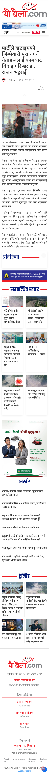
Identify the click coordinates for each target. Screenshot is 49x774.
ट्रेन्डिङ (24, 576)
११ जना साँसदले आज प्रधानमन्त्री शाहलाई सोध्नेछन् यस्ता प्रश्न (36, 638)
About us (6, 760)
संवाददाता (12, 80)
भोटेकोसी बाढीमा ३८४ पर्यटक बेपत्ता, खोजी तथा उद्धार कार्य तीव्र (36, 316)
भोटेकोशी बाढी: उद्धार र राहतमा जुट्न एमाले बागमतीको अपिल (12, 316)
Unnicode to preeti (32, 760)
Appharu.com (24, 771)
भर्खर (24, 482)
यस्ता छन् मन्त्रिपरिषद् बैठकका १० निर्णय (36, 350)
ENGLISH (36, 32)
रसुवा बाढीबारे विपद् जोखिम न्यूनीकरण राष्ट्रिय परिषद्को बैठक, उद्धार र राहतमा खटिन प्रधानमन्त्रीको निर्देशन (12, 606)
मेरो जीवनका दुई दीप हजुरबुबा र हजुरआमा (11, 636)
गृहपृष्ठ (6, 32)
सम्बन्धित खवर (24, 289)
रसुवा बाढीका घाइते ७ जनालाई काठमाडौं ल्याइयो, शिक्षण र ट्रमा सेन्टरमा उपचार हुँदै (12, 356)
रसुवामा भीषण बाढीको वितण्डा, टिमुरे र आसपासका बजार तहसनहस (36, 602)
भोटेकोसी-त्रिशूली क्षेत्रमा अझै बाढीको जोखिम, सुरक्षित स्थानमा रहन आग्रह (23, 558)
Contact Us (43, 760)
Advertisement (19, 759)
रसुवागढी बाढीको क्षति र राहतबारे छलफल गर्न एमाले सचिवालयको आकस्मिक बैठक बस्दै (12, 399)
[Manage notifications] (43, 768)
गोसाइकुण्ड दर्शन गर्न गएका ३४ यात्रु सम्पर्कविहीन (36, 394)
